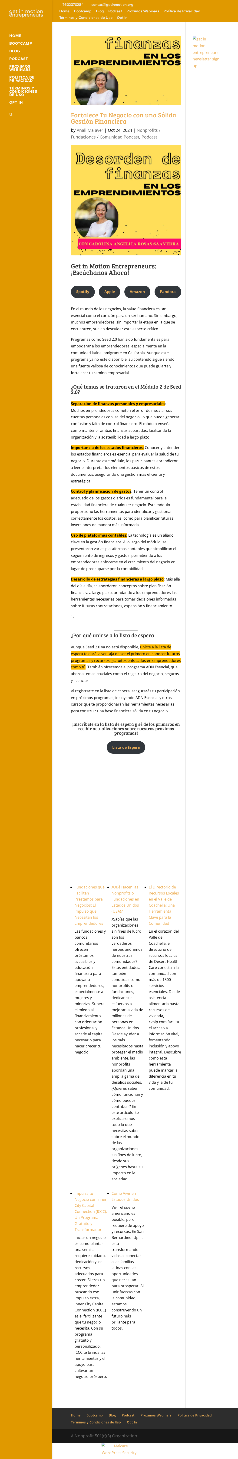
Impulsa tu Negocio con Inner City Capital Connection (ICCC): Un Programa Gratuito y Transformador (91, 1211)
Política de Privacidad (182, 11)
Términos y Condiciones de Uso (85, 18)
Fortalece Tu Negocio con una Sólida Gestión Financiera (123, 118)
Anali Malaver (90, 130)
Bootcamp (83, 11)
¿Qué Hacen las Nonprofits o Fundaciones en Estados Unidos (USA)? (125, 899)
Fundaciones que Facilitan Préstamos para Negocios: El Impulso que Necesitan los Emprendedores (90, 905)
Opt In (122, 18)
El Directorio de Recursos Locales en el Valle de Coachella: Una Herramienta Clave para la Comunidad (164, 905)
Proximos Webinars (142, 11)
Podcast (115, 11)
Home (64, 11)
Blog (100, 11)
